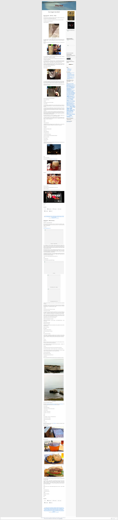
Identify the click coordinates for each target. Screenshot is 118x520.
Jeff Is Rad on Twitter (69, 121)
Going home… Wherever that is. (49, 220)
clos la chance (73, 90)
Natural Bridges (55, 404)
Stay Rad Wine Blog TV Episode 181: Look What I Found (70, 77)
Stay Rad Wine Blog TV (71, 109)
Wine (68, 114)
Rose (67, 104)
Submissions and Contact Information (69, 69)
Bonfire (57, 508)
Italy (69, 95)
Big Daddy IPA (48, 508)
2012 (68, 84)
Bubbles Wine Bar (72, 86)
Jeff (68, 96)
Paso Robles (68, 101)
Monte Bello (68, 98)
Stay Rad (59, 6)
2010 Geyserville (48, 216)
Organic (72, 100)
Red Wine (71, 102)
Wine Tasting (69, 116)
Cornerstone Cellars (70, 91)
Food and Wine (71, 92)
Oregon (70, 100)
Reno (49, 510)
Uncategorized (53, 512)
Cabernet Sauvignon (70, 88)
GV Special (72, 94)
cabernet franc (68, 87)
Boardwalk (55, 508)
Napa (70, 99)
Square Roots (62, 510)
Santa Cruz (60, 216)
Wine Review (72, 114)
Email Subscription (69, 54)
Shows (59, 510)
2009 (69, 83)
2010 (70, 83)
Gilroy (67, 94)
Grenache (69, 94)
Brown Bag (68, 86)
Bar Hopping (60, 507)
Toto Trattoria (54, 217)
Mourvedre (68, 99)
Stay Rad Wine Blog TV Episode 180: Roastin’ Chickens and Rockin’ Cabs (70, 78)
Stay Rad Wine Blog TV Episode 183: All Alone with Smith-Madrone (70, 74)
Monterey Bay (54, 509)
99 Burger (57, 507)
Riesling (73, 103)
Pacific (44, 510)
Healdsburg (68, 95)
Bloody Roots (51, 508)
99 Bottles (54, 423)
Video (68, 112)
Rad (68, 102)
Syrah (68, 111)
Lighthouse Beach (50, 509)
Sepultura (57, 510)
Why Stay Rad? (69, 70)
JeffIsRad (71, 96)
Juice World (53, 216)
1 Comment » (57, 512)
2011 (73, 83)
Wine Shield (68, 115)
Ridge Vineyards (57, 216)
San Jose (51, 510)
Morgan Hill (57, 509)
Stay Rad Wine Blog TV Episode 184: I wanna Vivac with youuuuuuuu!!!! (70, 73)
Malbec (71, 97)
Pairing (74, 100)
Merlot (73, 97)
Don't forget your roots (61, 508)
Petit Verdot (71, 101)
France (74, 93)
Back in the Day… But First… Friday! (50, 15)
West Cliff (54, 511)
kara (46, 509)
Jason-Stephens (72, 95)
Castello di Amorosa (69, 89)
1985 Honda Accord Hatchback (49, 507)
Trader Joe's (71, 111)
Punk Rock (47, 510)
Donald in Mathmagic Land (47, 228)
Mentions (68, 68)
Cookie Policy (60, 518)
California (72, 88)
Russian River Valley (71, 104)
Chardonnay (69, 90)
